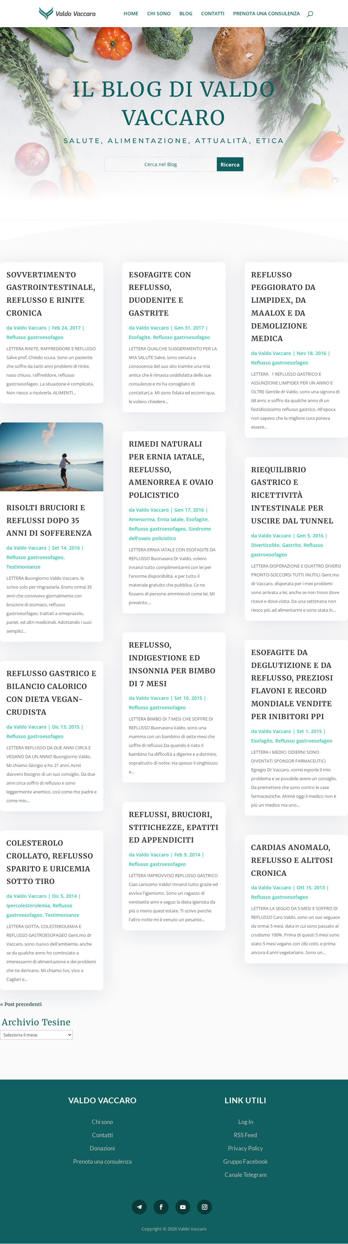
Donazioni (102, 1148)
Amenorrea (142, 519)
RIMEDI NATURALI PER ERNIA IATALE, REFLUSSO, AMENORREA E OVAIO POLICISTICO (171, 469)
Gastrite (291, 545)
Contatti (102, 1135)
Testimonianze (23, 567)
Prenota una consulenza (102, 1161)
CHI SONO (159, 14)
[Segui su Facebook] (161, 1207)
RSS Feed (245, 1135)
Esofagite (139, 337)
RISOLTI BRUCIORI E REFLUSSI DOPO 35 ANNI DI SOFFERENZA (49, 520)
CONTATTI (212, 14)
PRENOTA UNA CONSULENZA (266, 14)
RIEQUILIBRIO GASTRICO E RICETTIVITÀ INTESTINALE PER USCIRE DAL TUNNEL (292, 495)
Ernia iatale (170, 519)
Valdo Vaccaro (30, 327)
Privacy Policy (245, 1148)
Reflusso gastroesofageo (35, 337)
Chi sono (102, 1121)
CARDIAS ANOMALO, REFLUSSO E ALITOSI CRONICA (292, 860)
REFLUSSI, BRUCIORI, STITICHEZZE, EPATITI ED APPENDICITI (174, 827)
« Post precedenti (21, 1004)
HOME (131, 14)
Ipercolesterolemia (28, 905)
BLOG (185, 14)
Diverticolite (265, 545)
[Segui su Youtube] (182, 1207)
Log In (245, 1121)
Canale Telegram (246, 1174)
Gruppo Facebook (245, 1161)
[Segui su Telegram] (139, 1207)
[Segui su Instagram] (204, 1207)
